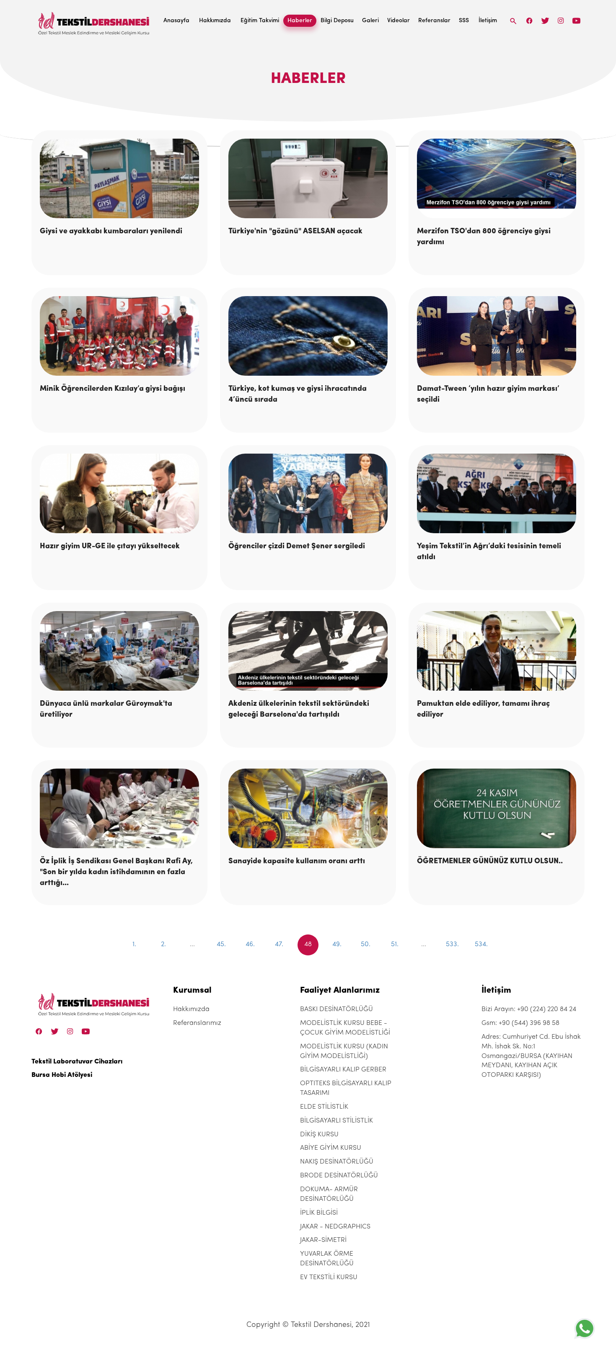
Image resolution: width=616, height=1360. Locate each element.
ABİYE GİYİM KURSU (330, 1148)
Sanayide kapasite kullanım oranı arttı (296, 861)
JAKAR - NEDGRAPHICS (335, 1226)
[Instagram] (561, 21)
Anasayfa (176, 21)
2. (163, 944)
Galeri (370, 21)
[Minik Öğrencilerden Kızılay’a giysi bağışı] (119, 336)
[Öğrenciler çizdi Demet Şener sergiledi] (308, 494)
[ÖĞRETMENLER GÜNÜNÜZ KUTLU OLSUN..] (496, 809)
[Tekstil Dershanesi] (94, 21)
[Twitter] (545, 21)
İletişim (488, 21)
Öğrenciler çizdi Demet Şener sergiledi (296, 546)
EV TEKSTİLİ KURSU (328, 1277)
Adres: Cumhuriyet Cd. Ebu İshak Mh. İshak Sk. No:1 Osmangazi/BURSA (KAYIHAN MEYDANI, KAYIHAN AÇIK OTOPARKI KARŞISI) (531, 1056)
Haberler (299, 21)
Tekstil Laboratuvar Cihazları (76, 1061)
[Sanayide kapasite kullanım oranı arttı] (308, 809)
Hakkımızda (215, 21)
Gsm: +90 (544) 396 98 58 (520, 1023)
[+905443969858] (584, 1328)
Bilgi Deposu (337, 21)
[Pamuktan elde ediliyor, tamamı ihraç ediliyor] (496, 651)
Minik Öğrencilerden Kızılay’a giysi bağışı (112, 389)
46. (250, 944)
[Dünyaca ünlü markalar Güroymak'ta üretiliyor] (119, 651)
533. (452, 944)
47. (279, 944)
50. (365, 944)
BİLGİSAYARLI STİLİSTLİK (336, 1120)
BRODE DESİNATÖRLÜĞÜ (339, 1175)
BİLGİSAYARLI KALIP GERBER (343, 1069)
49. (337, 944)
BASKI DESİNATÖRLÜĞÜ (336, 1009)
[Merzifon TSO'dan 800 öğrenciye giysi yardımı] (496, 179)
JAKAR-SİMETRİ (323, 1240)
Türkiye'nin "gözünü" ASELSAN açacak (295, 231)
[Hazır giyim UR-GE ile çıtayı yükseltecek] (119, 494)
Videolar (398, 21)
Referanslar (434, 21)
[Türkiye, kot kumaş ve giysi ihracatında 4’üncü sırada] (308, 336)
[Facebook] (529, 21)
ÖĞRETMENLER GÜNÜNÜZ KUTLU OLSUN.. (490, 861)
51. (395, 944)
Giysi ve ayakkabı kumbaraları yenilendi (111, 231)
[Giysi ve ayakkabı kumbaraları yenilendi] (119, 179)
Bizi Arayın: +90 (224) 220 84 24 (528, 1009)
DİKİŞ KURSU (319, 1134)
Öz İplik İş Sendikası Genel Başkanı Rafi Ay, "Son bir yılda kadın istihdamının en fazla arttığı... (116, 872)
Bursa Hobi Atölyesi (61, 1075)
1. (134, 944)
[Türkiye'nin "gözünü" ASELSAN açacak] (308, 179)
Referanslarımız (197, 1023)
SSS (464, 21)
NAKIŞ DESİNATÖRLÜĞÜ (336, 1162)
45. (221, 944)
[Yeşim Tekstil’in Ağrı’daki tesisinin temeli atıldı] (496, 494)
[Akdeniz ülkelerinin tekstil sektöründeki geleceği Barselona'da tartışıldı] (308, 651)
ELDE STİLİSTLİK (324, 1107)
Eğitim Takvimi (260, 21)
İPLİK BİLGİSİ (319, 1213)
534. (481, 944)
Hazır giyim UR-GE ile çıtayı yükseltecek (110, 546)
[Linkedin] (576, 21)
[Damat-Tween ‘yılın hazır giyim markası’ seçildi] (496, 336)
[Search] (513, 21)
